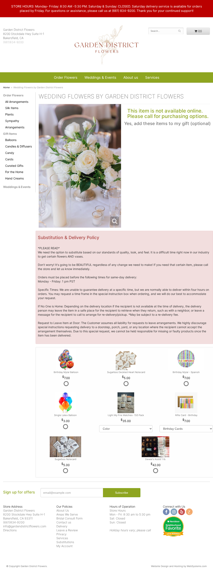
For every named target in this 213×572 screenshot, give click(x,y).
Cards (9, 159)
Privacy (61, 534)
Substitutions (65, 542)
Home (6, 87)
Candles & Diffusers (18, 146)
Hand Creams (14, 178)
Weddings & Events (100, 77)
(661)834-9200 (13, 42)
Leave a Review (67, 530)
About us (130, 77)
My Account (64, 546)
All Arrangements (16, 101)
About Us (62, 510)
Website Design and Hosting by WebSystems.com (179, 566)
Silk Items (11, 108)
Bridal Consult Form (69, 518)
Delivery (61, 526)
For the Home (14, 172)
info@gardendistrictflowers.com (24, 526)
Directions (10, 530)
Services (152, 77)
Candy (9, 153)
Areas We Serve (67, 514)
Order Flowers (65, 77)
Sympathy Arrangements (14, 124)
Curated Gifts (14, 165)
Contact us (63, 522)
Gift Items (10, 133)
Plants (9, 114)
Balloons (10, 140)
